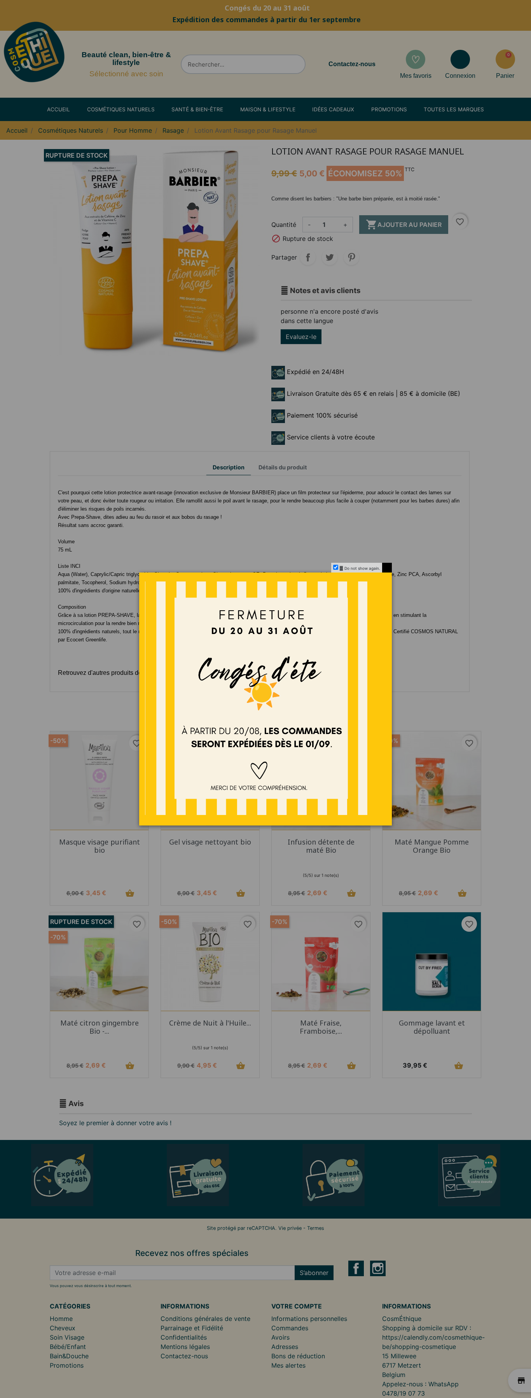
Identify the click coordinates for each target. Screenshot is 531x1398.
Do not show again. (362, 568)
